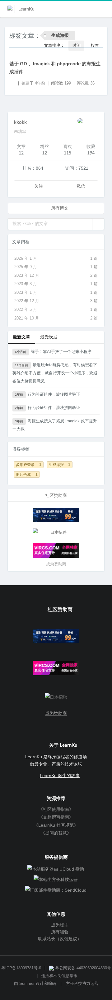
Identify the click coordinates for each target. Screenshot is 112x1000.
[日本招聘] (56, 532)
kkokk (20, 122)
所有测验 (59, 931)
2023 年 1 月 (56, 292)
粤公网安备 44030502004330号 (82, 968)
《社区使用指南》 (56, 809)
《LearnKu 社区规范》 (56, 825)
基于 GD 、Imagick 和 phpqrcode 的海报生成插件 (54, 67)
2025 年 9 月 (56, 266)
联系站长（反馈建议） (59, 938)
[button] (98, 224)
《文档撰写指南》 (56, 817)
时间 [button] (76, 46)
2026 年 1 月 (56, 258)
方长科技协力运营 (82, 983)
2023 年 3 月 (56, 283)
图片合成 (27, 474)
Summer (27, 983)
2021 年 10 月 (56, 318)
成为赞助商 (56, 564)
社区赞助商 (59, 609)
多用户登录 (28, 465)
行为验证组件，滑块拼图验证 (47, 407)
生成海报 (60, 465)
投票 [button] (95, 46)
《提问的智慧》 (56, 832)
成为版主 (59, 925)
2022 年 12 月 (56, 300)
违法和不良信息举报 (59, 976)
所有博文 (59, 208)
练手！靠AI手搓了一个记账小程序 (53, 351)
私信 (80, 186)
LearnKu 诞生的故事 (60, 775)
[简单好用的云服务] (56, 515)
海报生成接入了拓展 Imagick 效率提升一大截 (54, 425)
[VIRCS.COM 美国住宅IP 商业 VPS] (56, 550)
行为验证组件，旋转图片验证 (47, 394)
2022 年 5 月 (56, 309)
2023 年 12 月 (56, 275)
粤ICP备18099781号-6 (21, 968)
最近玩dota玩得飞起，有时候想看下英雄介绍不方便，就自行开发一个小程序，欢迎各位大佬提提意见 (54, 373)
